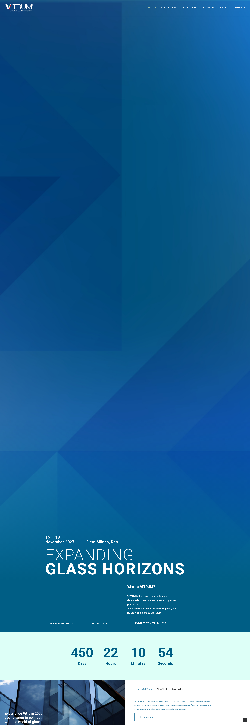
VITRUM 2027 (189, 8)
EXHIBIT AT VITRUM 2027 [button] (150, 623)
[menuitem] (151, 8)
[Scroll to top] (245, 719)
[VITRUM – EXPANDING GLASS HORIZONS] (19, 8)
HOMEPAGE (150, 8)
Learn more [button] (149, 717)
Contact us (238, 8)
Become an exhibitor (214, 8)
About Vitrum (168, 8)
